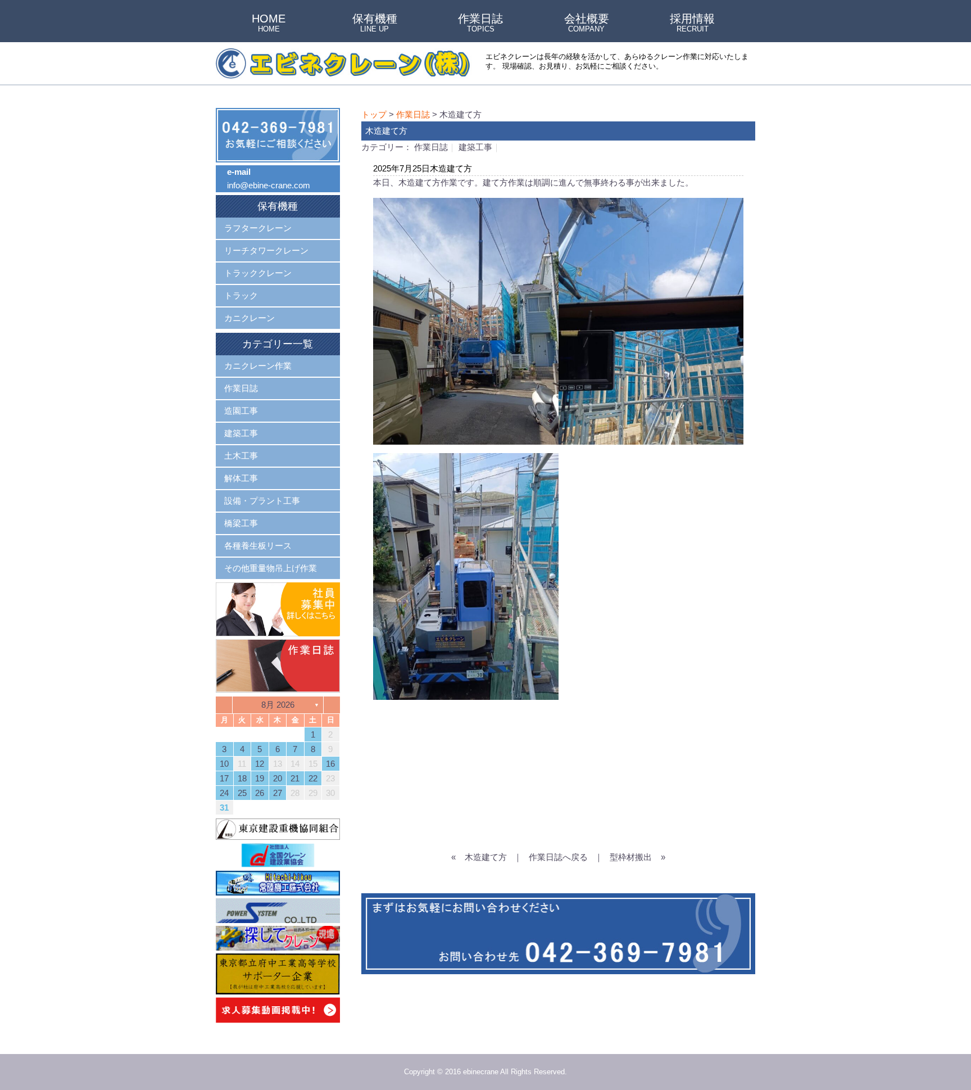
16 (330, 763)
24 (224, 793)
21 (295, 778)
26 (259, 793)
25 (242, 793)
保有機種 (374, 23)
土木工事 (241, 455)
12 (259, 763)
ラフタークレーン (258, 228)
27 (277, 793)
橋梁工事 (241, 523)
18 (242, 778)
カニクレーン (249, 318)
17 (224, 778)
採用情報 (692, 23)
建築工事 (475, 147)
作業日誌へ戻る (558, 857)
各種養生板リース (258, 545)
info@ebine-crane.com (268, 185)
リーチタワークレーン (266, 250)
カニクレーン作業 (258, 365)
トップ (374, 114)
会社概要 (586, 23)
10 (224, 763)
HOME (268, 23)
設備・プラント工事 (262, 500)
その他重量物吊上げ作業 (270, 568)
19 (259, 778)
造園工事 (241, 410)
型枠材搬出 (631, 857)
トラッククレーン (258, 273)
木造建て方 (486, 857)
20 (277, 778)
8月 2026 (277, 704)
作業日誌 (480, 23)
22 (312, 778)
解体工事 (241, 478)
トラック (241, 295)
